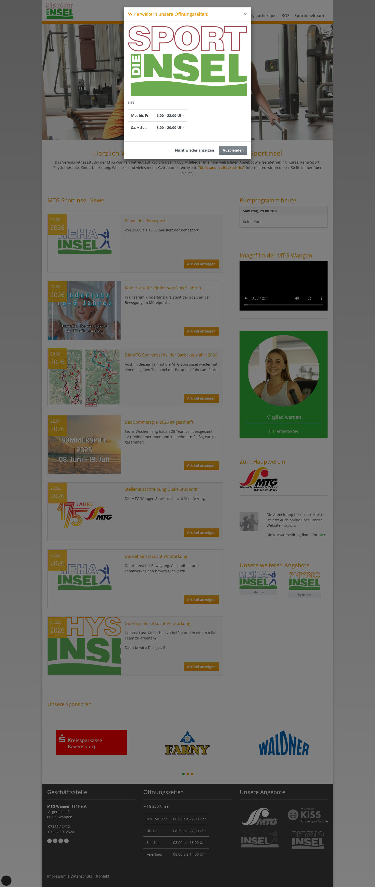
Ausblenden (233, 150)
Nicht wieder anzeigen (194, 150)
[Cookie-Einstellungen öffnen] (6, 881)
